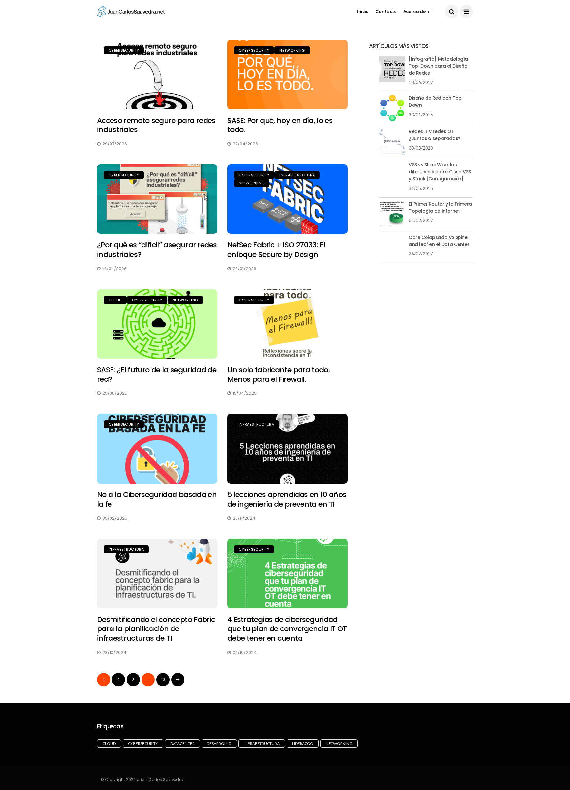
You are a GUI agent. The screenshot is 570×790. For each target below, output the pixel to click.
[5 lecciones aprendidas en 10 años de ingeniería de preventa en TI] (287, 449)
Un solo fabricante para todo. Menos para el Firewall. (278, 374)
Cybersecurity (124, 50)
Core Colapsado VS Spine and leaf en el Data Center (439, 241)
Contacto (386, 11)
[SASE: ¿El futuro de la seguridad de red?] (157, 324)
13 (163, 679)
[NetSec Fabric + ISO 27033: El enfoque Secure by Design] (287, 199)
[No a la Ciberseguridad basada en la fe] (157, 449)
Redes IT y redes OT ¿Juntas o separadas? (434, 135)
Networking (292, 50)
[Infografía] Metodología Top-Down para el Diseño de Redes (438, 66)
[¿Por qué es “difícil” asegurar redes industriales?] (157, 199)
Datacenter (182, 743)
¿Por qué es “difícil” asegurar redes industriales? (157, 250)
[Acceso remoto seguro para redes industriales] (157, 74)
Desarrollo (219, 743)
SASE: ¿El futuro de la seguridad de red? (156, 374)
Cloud (115, 300)
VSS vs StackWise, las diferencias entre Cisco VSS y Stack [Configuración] (440, 172)
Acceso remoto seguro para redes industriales (156, 125)
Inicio (363, 11)
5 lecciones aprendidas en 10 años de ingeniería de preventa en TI (286, 499)
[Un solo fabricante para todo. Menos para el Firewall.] (287, 324)
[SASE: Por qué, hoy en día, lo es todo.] (287, 74)
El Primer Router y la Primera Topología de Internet (440, 207)
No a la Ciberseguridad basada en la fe (157, 499)
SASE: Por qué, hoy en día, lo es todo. (279, 125)
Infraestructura (297, 175)
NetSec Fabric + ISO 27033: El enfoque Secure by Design (276, 250)
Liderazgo (302, 743)
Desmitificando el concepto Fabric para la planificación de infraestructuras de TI (156, 628)
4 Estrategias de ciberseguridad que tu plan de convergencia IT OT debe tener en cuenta (287, 628)
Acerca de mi (417, 11)
